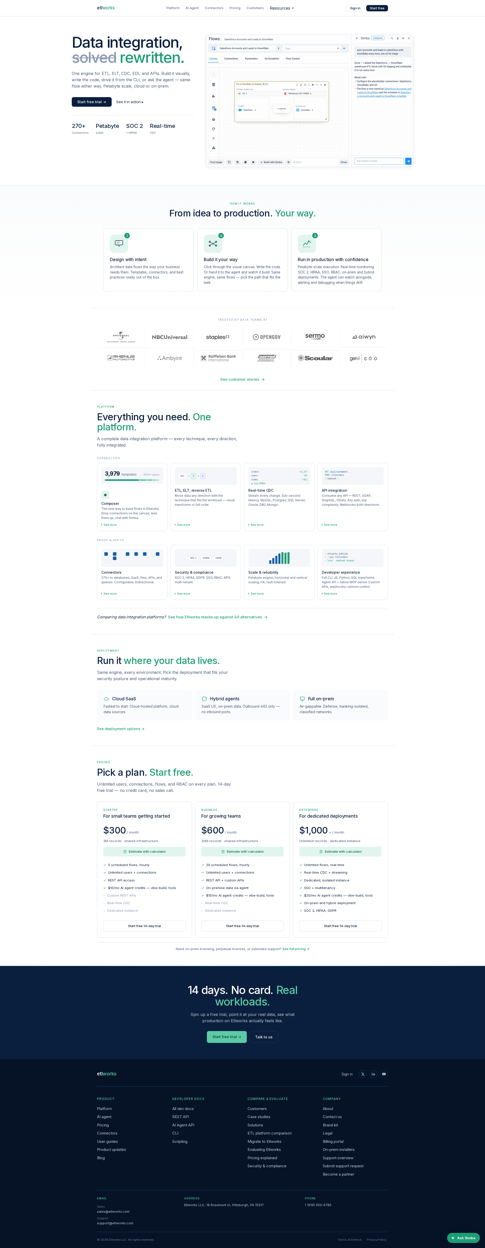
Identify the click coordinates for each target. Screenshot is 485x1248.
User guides (107, 1141)
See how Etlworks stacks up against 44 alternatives (218, 617)
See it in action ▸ (129, 102)
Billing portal (333, 1141)
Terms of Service (349, 1239)
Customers (255, 8)
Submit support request (343, 1165)
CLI (175, 1133)
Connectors (214, 8)
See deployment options (120, 729)
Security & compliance (267, 1165)
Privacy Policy (376, 1239)
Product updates (111, 1149)
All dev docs (183, 1108)
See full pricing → (295, 949)
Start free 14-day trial (144, 926)
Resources (280, 8)
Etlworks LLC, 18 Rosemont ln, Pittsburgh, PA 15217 (224, 1205)
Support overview (338, 1157)
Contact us (332, 1116)
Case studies (259, 1116)
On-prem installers (339, 1149)
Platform (173, 8)
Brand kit (330, 1125)
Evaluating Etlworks (264, 1149)
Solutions (255, 1125)
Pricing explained (262, 1157)
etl (106, 7)
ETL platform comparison (270, 1133)
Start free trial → (91, 102)
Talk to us (264, 1037)
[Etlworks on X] (363, 1074)
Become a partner (338, 1174)
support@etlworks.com (115, 1223)
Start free (377, 8)
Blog (101, 1157)
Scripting (179, 1141)
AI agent (192, 8)
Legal (327, 1133)
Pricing (235, 8)
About (328, 1108)
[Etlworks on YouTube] (384, 1074)
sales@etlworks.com (113, 1211)
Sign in (355, 8)
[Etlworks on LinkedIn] (373, 1074)
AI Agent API (183, 1125)
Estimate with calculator (147, 851)
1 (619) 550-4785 (318, 1205)
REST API (180, 1116)
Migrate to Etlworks (264, 1141)
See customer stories (242, 379)
